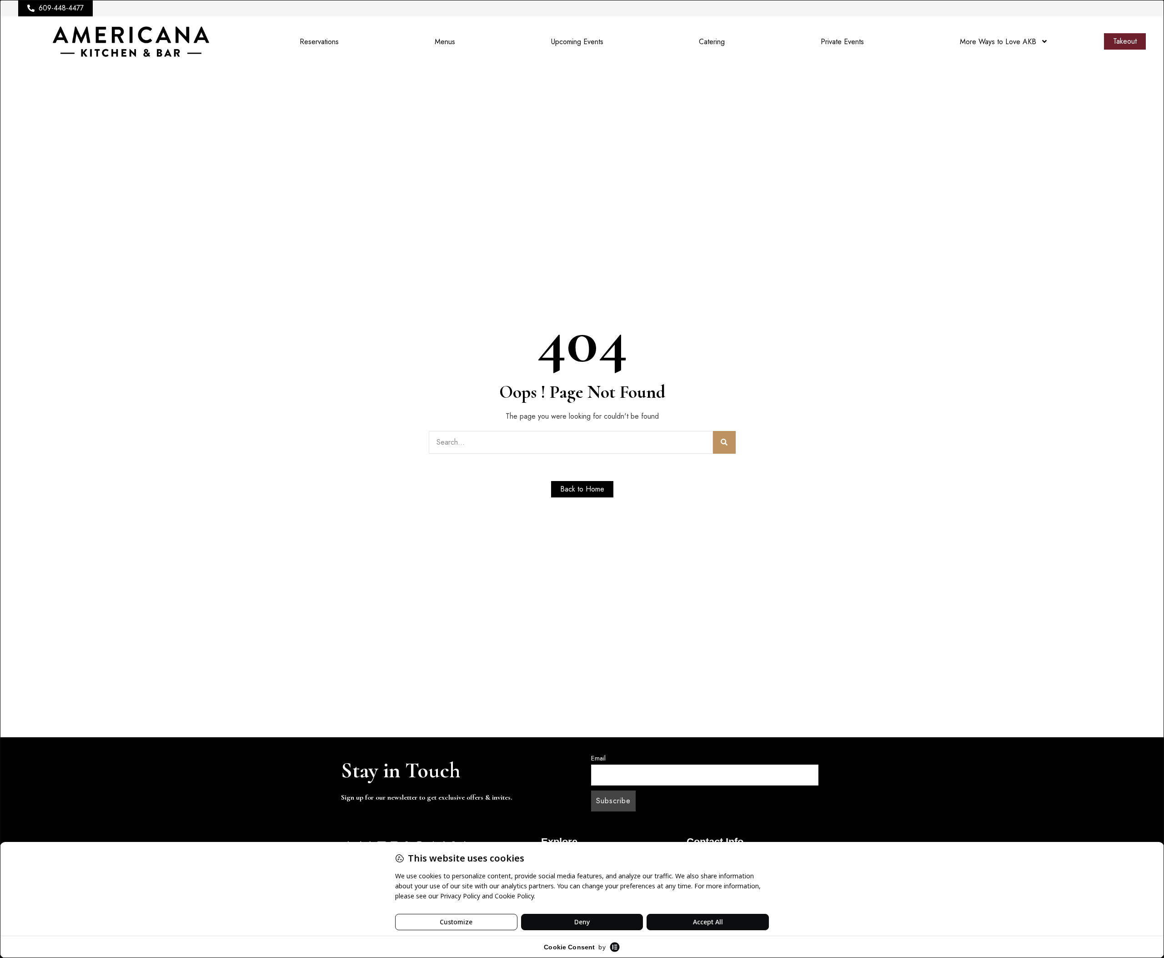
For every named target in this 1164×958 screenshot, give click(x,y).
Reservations (319, 41)
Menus (445, 41)
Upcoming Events (577, 41)
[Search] (724, 442)
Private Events (842, 41)
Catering (712, 41)
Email (598, 758)
